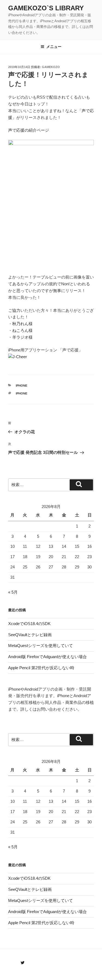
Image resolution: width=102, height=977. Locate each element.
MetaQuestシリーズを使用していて (40, 645)
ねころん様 (22, 330)
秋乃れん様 (22, 323)
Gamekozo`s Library (46, 8)
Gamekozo (51, 67)
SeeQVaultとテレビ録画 (30, 634)
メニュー (53, 46)
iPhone (21, 385)
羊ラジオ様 (22, 337)
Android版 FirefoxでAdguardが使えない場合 (47, 656)
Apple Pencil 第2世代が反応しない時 (41, 667)
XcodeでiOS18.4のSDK (29, 623)
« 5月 (13, 592)
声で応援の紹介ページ (28, 130)
